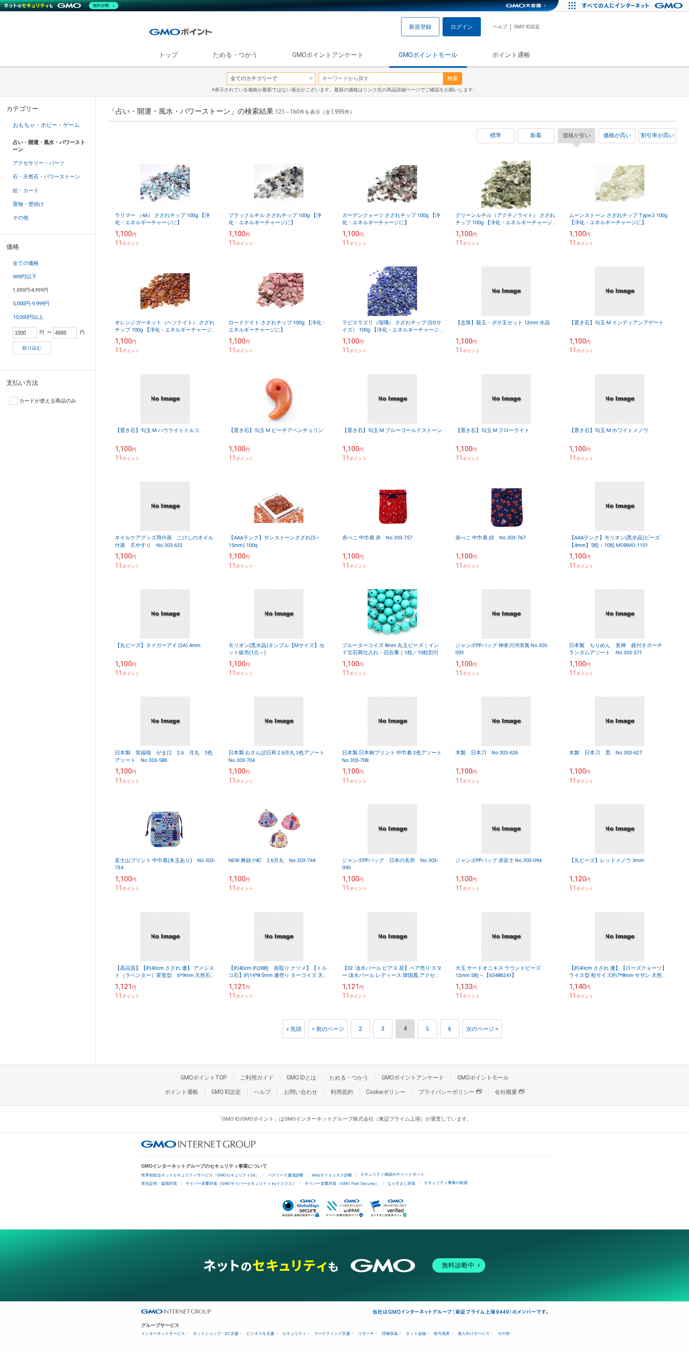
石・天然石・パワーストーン (46, 177)
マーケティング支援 (332, 1333)
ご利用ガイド (257, 1077)
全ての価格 (26, 263)
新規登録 (420, 27)
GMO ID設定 (527, 27)
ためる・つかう (235, 55)
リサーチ (366, 1333)
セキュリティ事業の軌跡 (446, 1182)
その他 (20, 218)
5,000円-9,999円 (31, 303)
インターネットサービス (163, 1333)
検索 (452, 78)
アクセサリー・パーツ (39, 163)
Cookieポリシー (386, 1092)
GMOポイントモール (428, 55)
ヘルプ (500, 27)
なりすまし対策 (401, 1183)
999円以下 (25, 277)
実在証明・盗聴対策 (159, 1183)
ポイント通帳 (511, 55)
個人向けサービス (474, 1333)
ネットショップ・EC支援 (215, 1333)
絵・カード (26, 190)
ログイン (462, 27)
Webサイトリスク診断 (332, 1175)
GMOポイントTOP (204, 1077)
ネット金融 (416, 1333)
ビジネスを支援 (260, 1333)
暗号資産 (442, 1333)
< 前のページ (328, 1029)
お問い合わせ (300, 1092)
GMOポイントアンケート (328, 55)
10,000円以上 (28, 317)
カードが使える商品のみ (47, 401)
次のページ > (482, 1029)
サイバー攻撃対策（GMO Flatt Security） (342, 1183)
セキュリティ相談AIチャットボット (392, 1174)
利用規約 (342, 1092)
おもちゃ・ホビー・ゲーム (46, 125)
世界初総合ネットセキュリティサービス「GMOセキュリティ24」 (200, 1175)
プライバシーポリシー (446, 1092)
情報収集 (390, 1333)
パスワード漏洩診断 (285, 1175)
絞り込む (31, 348)
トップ (168, 55)
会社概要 (506, 1092)
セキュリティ (294, 1333)
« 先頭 (293, 1029)
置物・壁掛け (28, 204)
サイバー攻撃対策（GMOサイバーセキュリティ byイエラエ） (240, 1183)
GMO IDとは (301, 1077)
